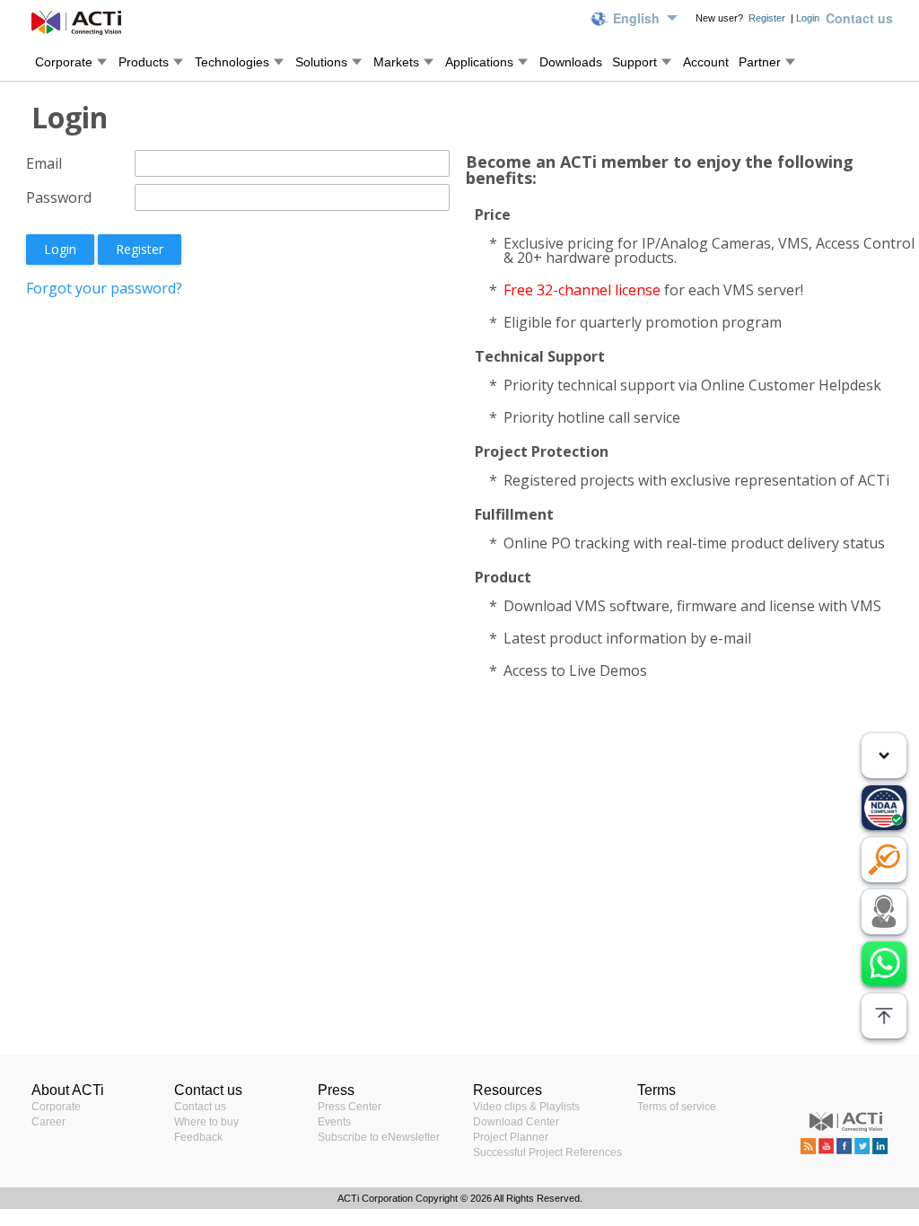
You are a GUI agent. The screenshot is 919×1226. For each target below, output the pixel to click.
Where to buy (206, 1122)
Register (768, 18)
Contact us (200, 1106)
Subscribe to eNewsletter (379, 1137)
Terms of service (676, 1106)
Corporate (56, 1106)
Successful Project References (547, 1152)
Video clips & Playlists (526, 1106)
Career (48, 1122)
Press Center (349, 1106)
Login (807, 18)
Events (334, 1122)
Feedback (198, 1137)
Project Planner (510, 1137)
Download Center (516, 1122)
